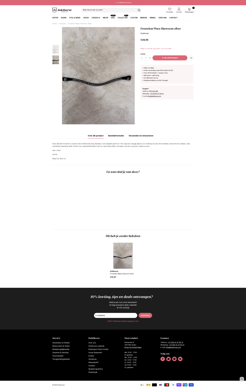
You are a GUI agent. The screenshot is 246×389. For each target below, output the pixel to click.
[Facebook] (162, 359)
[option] (123, 3)
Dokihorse (144, 33)
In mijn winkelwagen (170, 58)
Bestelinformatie (116, 136)
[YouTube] (180, 359)
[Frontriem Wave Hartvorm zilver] (123, 256)
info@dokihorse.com (154, 96)
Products (62, 24)
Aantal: (142, 54)
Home (54, 24)
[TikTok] (174, 359)
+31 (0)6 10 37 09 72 (157, 94)
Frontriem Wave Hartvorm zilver (122, 274)
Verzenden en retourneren (141, 136)
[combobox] (109, 10)
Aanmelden (145, 315)
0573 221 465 (153, 91)
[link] (191, 58)
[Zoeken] (111, 10)
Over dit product (95, 136)
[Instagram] (168, 359)
